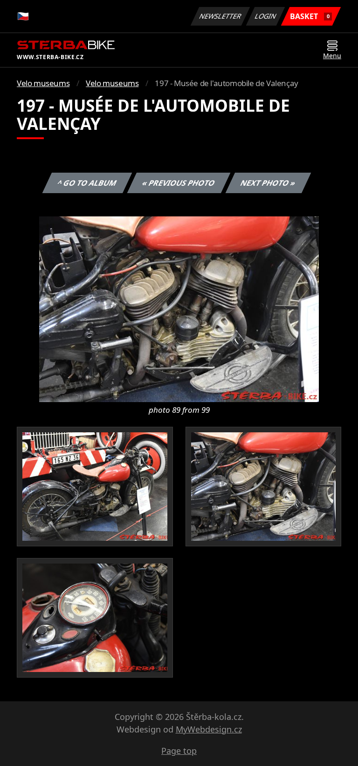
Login (265, 16)
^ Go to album (87, 183)
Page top (179, 750)
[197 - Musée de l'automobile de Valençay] (179, 308)
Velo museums (43, 83)
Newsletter (220, 16)
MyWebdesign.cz (209, 729)
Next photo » (268, 183)
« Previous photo (178, 183)
